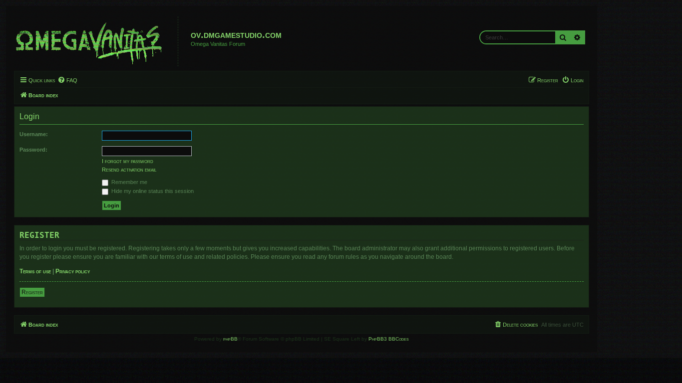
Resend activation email (129, 170)
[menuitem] (67, 80)
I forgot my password (127, 161)
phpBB (230, 339)
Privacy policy (72, 271)
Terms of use (35, 271)
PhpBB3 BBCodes (388, 339)
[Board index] (97, 41)
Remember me (128, 182)
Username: (33, 134)
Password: (33, 150)
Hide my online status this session (152, 191)
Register (32, 292)
